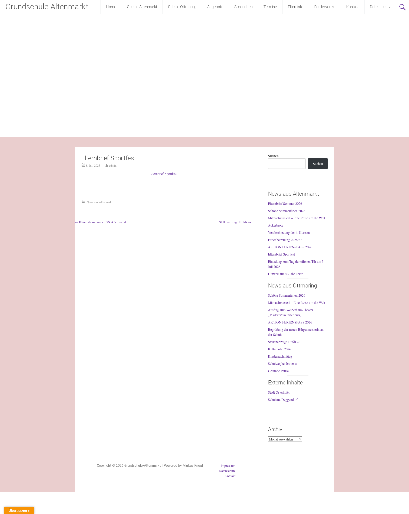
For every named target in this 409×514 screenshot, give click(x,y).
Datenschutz (380, 6)
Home (111, 6)
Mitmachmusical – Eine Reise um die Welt (296, 218)
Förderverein (324, 6)
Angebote (215, 6)
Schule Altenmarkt (142, 6)
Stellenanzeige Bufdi (235, 222)
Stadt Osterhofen (279, 392)
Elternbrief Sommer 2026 (285, 203)
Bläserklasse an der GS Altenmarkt (100, 222)
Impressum (228, 465)
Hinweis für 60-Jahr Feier (285, 273)
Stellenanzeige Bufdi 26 (284, 341)
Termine (270, 6)
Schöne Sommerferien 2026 (286, 210)
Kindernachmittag (280, 356)
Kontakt (352, 6)
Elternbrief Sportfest (163, 173)
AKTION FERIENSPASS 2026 (290, 247)
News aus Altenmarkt (99, 202)
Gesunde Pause (278, 370)
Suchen (273, 155)
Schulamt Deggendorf (283, 399)
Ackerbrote (275, 225)
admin (113, 165)
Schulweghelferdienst (282, 363)
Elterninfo (295, 6)
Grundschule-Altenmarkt (46, 6)
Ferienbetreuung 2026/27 (285, 239)
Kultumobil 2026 (279, 349)
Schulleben (243, 6)
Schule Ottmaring (182, 6)
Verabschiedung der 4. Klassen (289, 232)
